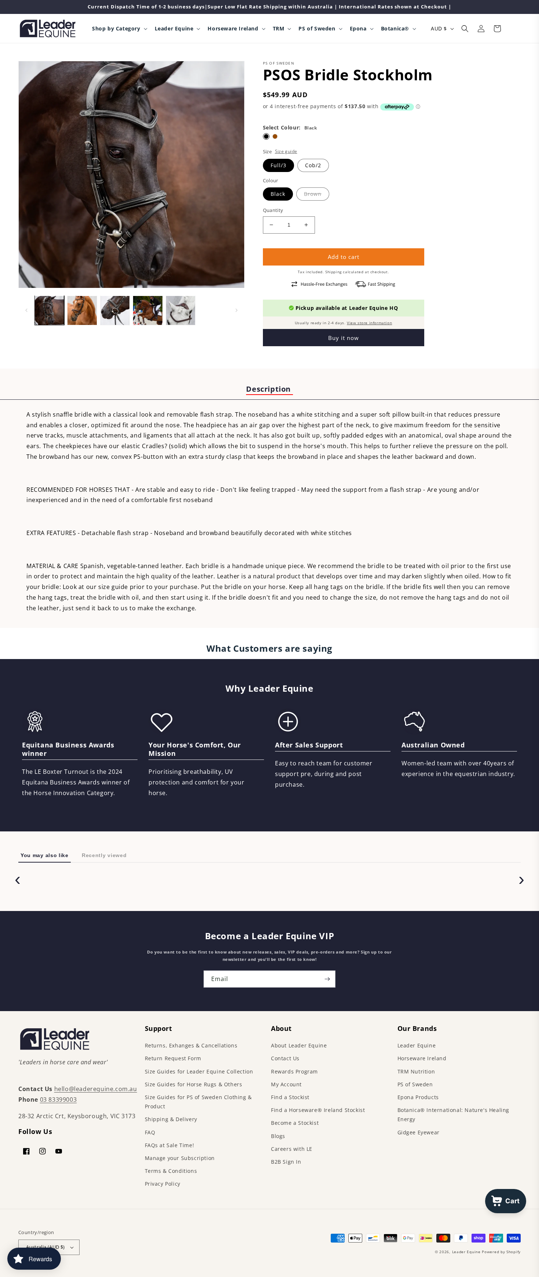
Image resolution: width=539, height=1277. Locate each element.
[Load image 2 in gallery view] (82, 310)
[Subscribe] (327, 979)
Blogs (278, 1136)
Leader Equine (416, 1045)
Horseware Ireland (422, 1058)
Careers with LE (291, 1148)
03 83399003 (58, 1099)
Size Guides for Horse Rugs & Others (193, 1084)
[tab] (269, 389)
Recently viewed (104, 855)
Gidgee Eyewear (418, 1132)
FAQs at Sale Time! (169, 1145)
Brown (313, 193)
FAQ (150, 1132)
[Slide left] (26, 310)
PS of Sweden (415, 1084)
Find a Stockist (290, 1097)
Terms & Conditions (171, 1170)
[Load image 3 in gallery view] (115, 310)
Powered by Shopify (501, 1251)
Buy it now (343, 337)
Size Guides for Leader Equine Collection (199, 1071)
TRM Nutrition (416, 1071)
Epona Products (418, 1097)
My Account (286, 1084)
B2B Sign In (286, 1161)
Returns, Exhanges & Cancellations (191, 1045)
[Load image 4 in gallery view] (147, 310)
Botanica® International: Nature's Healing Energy (453, 1114)
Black (278, 193)
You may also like (45, 855)
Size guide (286, 151)
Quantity (273, 210)
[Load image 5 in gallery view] (180, 310)
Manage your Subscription (180, 1158)
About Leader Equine (299, 1045)
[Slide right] (236, 310)
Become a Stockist (295, 1122)
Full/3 (278, 165)
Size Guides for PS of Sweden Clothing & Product (198, 1102)
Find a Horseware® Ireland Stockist (318, 1109)
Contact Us (285, 1058)
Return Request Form (173, 1058)
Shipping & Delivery (171, 1119)
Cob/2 (313, 165)
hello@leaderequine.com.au (95, 1089)
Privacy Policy (162, 1183)
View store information (369, 322)
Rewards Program (294, 1071)
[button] (119, 28)
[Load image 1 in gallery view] (49, 310)
